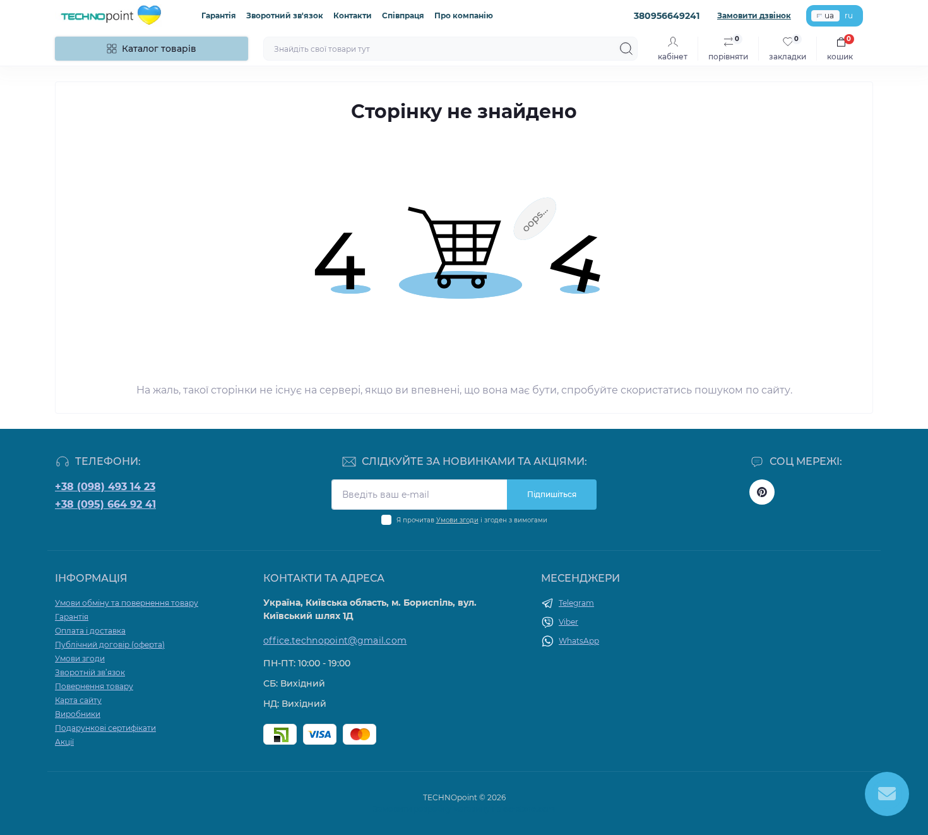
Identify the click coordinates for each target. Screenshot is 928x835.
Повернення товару (94, 686)
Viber (568, 622)
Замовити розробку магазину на (464, 809)
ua (829, 15)
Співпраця (403, 15)
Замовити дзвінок (754, 15)
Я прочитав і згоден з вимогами (471, 520)
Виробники (77, 714)
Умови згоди (457, 520)
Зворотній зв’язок (90, 672)
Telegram (576, 603)
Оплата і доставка (90, 630)
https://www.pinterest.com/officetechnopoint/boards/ (762, 492)
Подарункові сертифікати (105, 728)
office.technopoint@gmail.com (335, 640)
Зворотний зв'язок (284, 15)
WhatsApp (579, 641)
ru (849, 15)
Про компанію (463, 15)
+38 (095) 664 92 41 (105, 504)
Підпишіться (551, 494)
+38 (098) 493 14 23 (105, 487)
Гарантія (218, 15)
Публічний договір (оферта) (110, 644)
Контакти (352, 15)
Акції (64, 742)
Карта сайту (78, 700)
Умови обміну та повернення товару (126, 603)
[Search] (626, 49)
